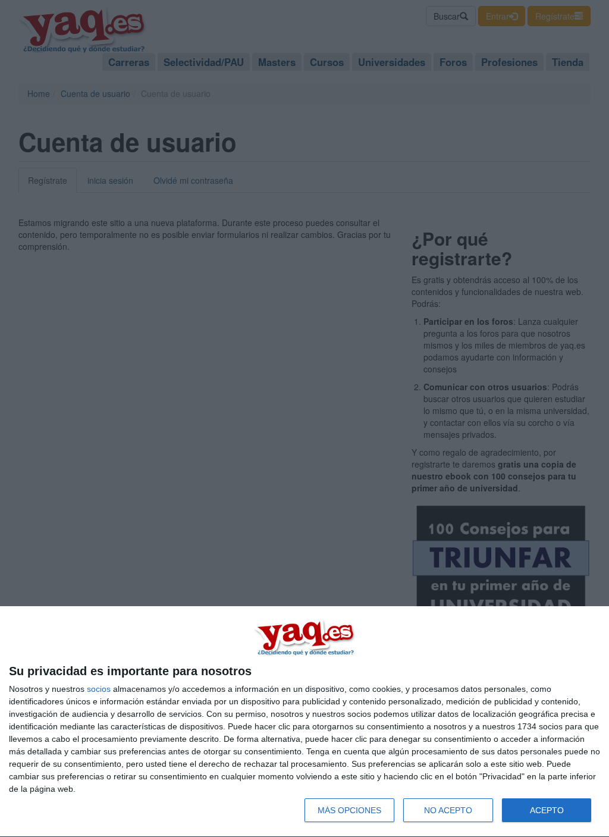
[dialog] (304, 722)
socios (99, 689)
